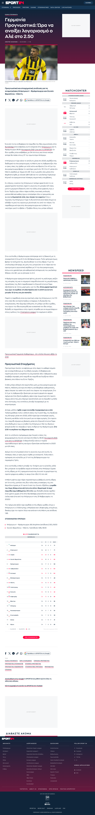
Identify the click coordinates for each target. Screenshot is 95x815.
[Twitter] (9, 100)
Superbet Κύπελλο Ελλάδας (35, 754)
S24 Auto (53, 769)
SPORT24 (33, 808)
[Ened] (47, 804)
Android (78, 770)
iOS (77, 773)
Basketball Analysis (56, 763)
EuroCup (29, 781)
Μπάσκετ (5, 751)
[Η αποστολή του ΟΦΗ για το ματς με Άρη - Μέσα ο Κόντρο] (85, 341)
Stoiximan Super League (34, 748)
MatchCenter (54, 748)
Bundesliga (9, 147)
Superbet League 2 (32, 751)
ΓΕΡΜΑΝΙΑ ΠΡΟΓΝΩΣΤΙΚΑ (41, 660)
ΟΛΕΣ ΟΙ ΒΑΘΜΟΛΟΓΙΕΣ (31, 637)
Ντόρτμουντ (47, 147)
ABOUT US (32, 789)
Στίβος (5, 769)
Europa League (31, 760)
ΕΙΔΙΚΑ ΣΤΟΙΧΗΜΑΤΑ (11, 660)
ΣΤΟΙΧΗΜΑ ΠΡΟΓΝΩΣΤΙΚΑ (33, 663)
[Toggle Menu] (3, 3)
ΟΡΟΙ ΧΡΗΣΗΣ (53, 789)
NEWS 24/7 (41, 808)
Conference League (33, 763)
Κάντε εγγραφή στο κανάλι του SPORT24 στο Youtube (23, 686)
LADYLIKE (58, 808)
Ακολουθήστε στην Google (14, 679)
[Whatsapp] (21, 100)
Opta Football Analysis (57, 760)
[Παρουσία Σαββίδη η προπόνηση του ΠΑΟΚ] (85, 279)
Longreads (53, 781)
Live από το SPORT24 (43, 149)
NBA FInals (30, 778)
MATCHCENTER (76, 90)
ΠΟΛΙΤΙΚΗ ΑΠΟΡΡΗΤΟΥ (67, 789)
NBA (28, 775)
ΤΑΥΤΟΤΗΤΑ (24, 789)
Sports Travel (54, 772)
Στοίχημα (5, 7)
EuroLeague (30, 772)
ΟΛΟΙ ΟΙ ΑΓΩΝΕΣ (76, 188)
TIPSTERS (25, 7)
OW (64, 808)
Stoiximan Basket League (34, 766)
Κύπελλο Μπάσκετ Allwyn (34, 769)
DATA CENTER (55, 7)
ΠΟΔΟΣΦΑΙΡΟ (67, 275)
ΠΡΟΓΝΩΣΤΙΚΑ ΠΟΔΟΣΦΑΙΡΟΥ (14, 666)
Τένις (4, 757)
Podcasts (53, 778)
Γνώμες (52, 775)
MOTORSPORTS (68, 287)
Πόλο (4, 760)
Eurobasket (30, 783)
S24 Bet (52, 766)
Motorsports (6, 766)
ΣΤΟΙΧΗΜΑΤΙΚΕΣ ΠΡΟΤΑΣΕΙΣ (34, 666)
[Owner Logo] (47, 797)
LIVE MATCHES (67, 7)
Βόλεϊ (4, 754)
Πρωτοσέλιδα (54, 757)
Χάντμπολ (6, 763)
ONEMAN (50, 808)
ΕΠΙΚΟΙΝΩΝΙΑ (42, 789)
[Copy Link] (17, 100)
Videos (52, 751)
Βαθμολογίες (54, 754)
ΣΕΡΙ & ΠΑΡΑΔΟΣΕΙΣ (26, 660)
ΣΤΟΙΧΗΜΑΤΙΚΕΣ (43, 7)
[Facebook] (5, 100)
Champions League (28, 312)
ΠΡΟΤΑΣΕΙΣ (17, 7)
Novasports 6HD (50, 438)
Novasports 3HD (27, 149)
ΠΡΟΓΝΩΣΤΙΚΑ (49, 666)
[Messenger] (13, 100)
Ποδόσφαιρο (6, 748)
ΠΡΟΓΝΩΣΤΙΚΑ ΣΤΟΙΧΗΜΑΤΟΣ (14, 663)
